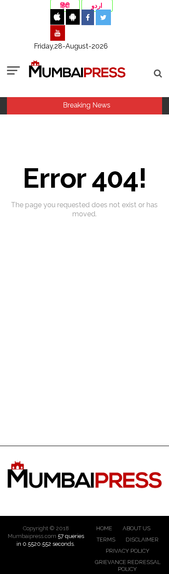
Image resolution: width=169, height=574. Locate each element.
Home (104, 528)
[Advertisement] (84, 359)
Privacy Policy (128, 551)
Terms (106, 539)
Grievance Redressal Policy (127, 565)
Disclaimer (142, 539)
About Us (136, 528)
